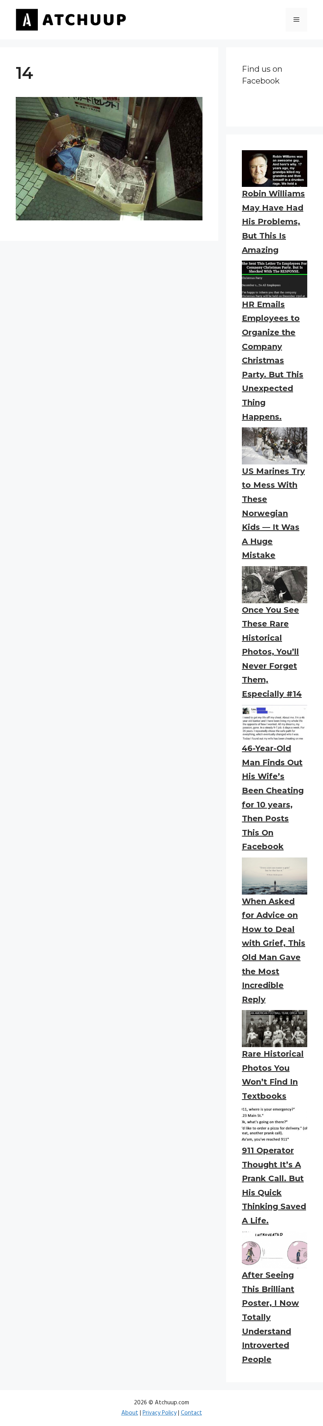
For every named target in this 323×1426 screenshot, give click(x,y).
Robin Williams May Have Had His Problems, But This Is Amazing (273, 221)
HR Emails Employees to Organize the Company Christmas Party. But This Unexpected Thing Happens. (272, 360)
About (129, 1413)
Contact (191, 1413)
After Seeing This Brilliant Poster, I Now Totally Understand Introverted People (270, 1317)
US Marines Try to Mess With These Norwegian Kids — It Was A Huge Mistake (273, 513)
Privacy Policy (159, 1413)
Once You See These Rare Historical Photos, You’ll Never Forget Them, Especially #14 (272, 652)
